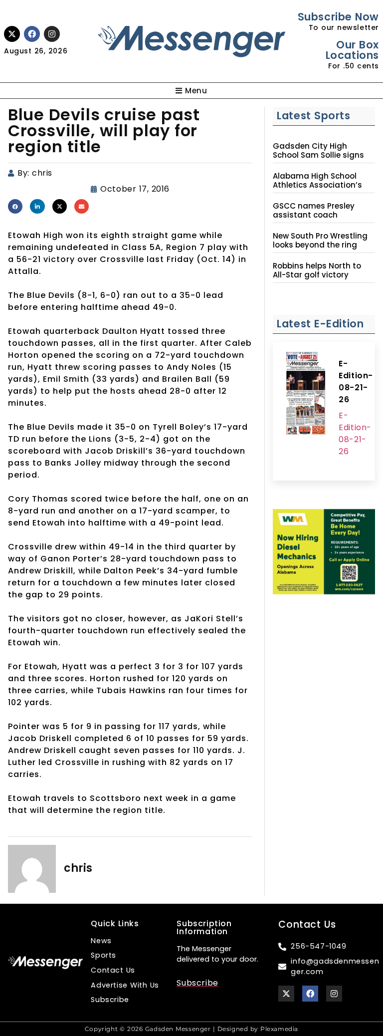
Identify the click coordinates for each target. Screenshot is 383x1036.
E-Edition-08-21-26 (356, 381)
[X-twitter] (12, 34)
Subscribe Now (338, 16)
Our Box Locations (352, 49)
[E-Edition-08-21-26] (306, 395)
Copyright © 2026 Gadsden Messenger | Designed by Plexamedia (191, 1029)
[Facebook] (32, 34)
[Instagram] (52, 34)
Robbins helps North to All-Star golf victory (317, 270)
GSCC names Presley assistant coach (314, 211)
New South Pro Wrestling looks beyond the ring (320, 241)
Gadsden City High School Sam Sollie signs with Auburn (318, 155)
